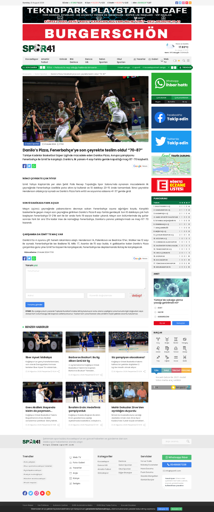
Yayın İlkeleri (28, 505)
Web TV (166, 61)
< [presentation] (172, 67)
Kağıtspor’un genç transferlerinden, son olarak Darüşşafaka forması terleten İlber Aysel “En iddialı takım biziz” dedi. (42, 366)
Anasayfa (27, 74)
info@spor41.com (173, 471)
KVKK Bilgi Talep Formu (107, 505)
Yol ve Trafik (146, 461)
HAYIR (160, 312)
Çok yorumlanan (181, 97)
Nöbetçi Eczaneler (149, 464)
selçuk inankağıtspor (33, 474)
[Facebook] (176, 2)
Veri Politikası (43, 505)
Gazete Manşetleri (149, 476)
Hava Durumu (147, 468)
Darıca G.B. (103, 465)
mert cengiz (123, 67)
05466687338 (178, 464)
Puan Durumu (147, 472)
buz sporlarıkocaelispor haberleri (38, 466)
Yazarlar (141, 59)
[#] (31, 441)
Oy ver (162, 323)
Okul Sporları (121, 61)
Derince (122, 461)
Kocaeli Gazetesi (128, 505)
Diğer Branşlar (125, 472)
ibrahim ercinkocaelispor (34, 478)
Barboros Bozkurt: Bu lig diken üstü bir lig (84, 359)
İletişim (76, 483)
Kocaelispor (31, 59)
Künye (75, 478)
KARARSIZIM (163, 316)
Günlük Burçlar (147, 479)
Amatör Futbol (45, 61)
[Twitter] (180, 2)
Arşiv (75, 473)
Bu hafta (171, 102)
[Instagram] (183, 2)
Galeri (155, 59)
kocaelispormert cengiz (154, 67)
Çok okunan (161, 97)
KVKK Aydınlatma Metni (82, 505)
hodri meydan (30, 482)
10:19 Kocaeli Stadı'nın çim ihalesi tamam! (69, 67)
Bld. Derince (74, 61)
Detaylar (162, 509)
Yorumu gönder (35, 304)
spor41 (136, 67)
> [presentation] (175, 67)
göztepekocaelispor (32, 470)
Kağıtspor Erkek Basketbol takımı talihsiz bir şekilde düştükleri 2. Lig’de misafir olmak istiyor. (127, 364)
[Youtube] (186, 2)
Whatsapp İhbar (178, 457)
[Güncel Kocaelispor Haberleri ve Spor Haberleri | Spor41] (39, 48)
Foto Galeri (78, 462)
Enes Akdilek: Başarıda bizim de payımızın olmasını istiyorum (40, 409)
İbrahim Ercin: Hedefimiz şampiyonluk (84, 409)
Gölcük (63, 59)
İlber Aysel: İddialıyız (39, 357)
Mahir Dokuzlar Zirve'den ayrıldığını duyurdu (128, 409)
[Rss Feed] (190, 2)
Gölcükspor (103, 473)
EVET (160, 307)
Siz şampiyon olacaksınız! (128, 357)
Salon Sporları (103, 61)
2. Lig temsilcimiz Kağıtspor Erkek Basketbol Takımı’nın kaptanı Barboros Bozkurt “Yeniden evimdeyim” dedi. (84, 369)
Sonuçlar (181, 323)
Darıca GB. (88, 61)
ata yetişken (29, 462)
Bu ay (185, 102)
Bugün (158, 102)
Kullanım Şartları (60, 505)
